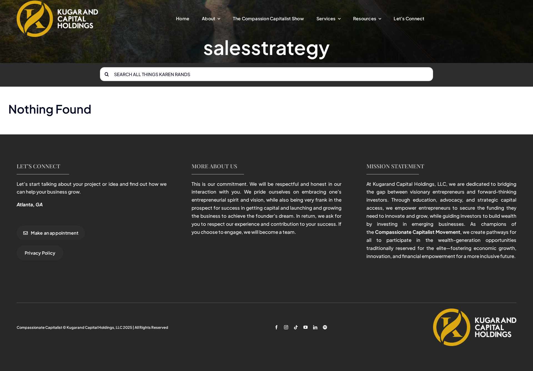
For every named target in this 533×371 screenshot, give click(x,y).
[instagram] (286, 327)
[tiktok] (296, 327)
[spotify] (325, 327)
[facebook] (276, 327)
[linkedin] (315, 327)
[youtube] (305, 327)
